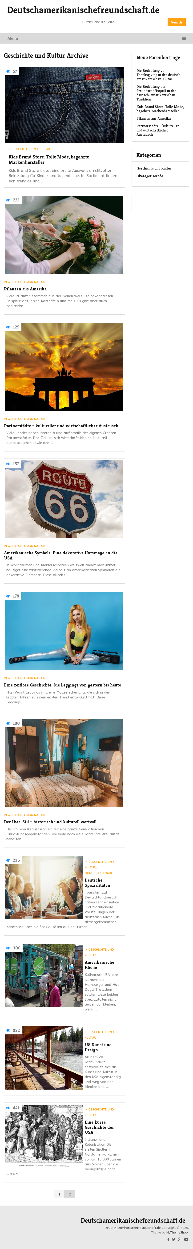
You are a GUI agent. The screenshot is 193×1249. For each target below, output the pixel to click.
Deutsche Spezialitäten (97, 883)
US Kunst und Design (98, 1047)
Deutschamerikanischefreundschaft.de (83, 10)
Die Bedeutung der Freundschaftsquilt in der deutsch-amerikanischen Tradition (156, 93)
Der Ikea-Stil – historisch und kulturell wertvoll (50, 822)
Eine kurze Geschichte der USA (99, 1127)
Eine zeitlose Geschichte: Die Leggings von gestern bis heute (62, 685)
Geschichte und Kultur (31, 149)
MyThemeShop (177, 1232)
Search (176, 22)
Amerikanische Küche (99, 965)
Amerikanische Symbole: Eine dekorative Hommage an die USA (60, 555)
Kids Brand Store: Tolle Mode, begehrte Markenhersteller (49, 159)
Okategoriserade (99, 873)
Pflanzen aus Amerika (25, 289)
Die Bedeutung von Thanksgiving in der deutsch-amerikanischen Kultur (159, 74)
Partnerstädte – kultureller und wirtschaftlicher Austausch (61, 425)
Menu (12, 38)
